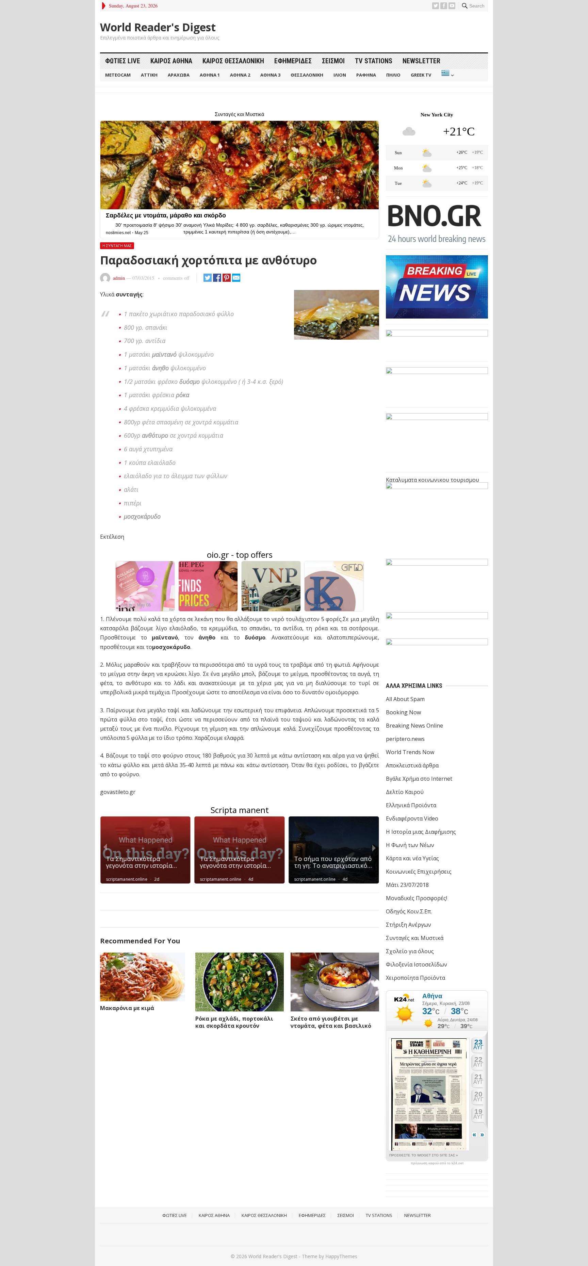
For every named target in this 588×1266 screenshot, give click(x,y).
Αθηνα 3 (270, 75)
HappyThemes (341, 1256)
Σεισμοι (333, 61)
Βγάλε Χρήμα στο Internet (419, 778)
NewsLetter (421, 61)
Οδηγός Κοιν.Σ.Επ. (409, 911)
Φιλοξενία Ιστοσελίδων (416, 964)
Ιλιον (339, 75)
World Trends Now (410, 752)
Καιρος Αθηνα (171, 61)
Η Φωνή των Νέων (410, 845)
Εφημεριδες (293, 61)
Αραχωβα (179, 75)
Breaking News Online (414, 725)
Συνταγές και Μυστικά (414, 938)
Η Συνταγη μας (117, 245)
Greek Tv (421, 75)
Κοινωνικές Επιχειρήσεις (419, 871)
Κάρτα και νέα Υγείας (412, 858)
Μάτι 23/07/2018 (407, 885)
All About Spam (405, 699)
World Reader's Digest (158, 27)
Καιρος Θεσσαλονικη (233, 61)
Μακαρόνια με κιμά (127, 1008)
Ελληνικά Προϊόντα (411, 805)
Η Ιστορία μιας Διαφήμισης (421, 831)
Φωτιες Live (122, 61)
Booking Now (403, 712)
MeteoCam (118, 75)
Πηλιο (393, 75)
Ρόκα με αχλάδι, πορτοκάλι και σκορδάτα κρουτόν (234, 1022)
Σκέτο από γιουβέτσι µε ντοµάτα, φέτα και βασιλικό (331, 1022)
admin (119, 278)
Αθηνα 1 (210, 75)
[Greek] (447, 75)
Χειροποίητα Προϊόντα (415, 977)
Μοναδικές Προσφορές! (416, 898)
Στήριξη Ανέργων (408, 924)
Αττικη (149, 75)
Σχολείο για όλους (410, 951)
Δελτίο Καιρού (405, 792)
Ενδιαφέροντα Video (412, 818)
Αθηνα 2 (240, 75)
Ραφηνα (366, 75)
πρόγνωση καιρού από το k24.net (437, 1163)
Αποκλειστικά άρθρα (412, 765)
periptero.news (405, 739)
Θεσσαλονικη (307, 75)
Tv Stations (373, 61)
